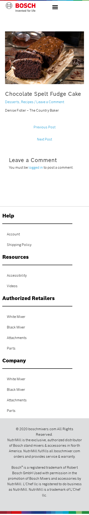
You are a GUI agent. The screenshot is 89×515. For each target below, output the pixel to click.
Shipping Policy (19, 245)
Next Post (44, 139)
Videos (12, 286)
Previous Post (44, 127)
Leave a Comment (50, 102)
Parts (11, 348)
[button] (55, 7)
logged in (36, 167)
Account (13, 234)
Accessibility (17, 275)
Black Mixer (16, 327)
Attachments (17, 338)
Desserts (12, 102)
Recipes (27, 102)
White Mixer (16, 317)
